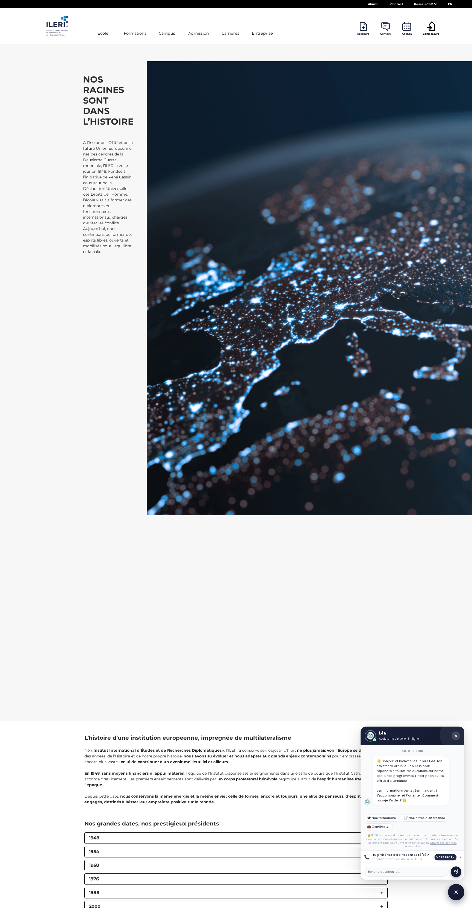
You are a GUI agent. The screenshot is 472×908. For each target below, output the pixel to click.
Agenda (407, 33)
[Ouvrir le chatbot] (456, 892)
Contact (396, 4)
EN (450, 4)
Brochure (363, 33)
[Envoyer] (456, 871)
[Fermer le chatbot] (456, 735)
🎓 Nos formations (381, 818)
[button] (236, 838)
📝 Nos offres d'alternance (424, 818)
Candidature (431, 33)
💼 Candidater (378, 827)
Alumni (373, 4)
